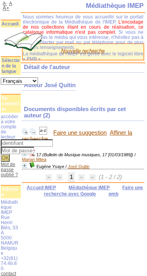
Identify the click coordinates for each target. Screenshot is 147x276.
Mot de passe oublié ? (9, 169)
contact (8, 273)
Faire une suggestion (80, 133)
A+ (6, 8)
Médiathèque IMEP (89, 187)
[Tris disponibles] (44, 133)
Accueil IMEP (41, 187)
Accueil (10, 24)
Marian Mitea (34, 159)
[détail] (24, 165)
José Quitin (78, 166)
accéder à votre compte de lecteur (9, 126)
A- (5, 3)
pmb (113, 194)
